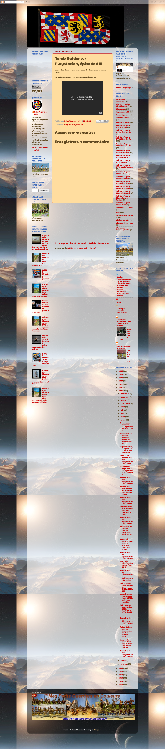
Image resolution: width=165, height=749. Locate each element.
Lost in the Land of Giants (123, 347)
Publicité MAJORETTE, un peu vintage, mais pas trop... (126, 544)
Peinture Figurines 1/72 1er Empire (124, 151)
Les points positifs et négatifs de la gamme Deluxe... (126, 644)
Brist (119, 302)
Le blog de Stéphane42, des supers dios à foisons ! (124, 322)
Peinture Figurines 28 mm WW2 (124, 204)
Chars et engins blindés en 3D (123, 105)
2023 (121, 381)
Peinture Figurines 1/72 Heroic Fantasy (124, 166)
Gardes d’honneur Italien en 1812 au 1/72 (123, 292)
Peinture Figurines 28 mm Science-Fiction (124, 198)
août (123, 407)
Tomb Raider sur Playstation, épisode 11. (126, 520)
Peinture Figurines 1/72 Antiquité (124, 156)
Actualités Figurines (120, 100)
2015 (121, 681)
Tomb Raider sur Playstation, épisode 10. (126, 555)
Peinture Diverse (123, 117)
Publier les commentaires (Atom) (81, 248)
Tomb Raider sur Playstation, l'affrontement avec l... (126, 575)
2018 (121, 671)
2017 (121, 674)
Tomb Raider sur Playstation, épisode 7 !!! (126, 654)
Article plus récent (65, 243)
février (124, 660)
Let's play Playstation (73, 124)
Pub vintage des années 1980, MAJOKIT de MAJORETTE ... (126, 610)
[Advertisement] (82, 222)
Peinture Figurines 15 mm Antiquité (124, 187)
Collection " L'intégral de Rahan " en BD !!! (126, 564)
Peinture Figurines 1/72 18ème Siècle (124, 138)
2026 (121, 371)
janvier (124, 664)
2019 (121, 668)
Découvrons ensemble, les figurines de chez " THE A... (126, 427)
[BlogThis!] (100, 121)
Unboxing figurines (124, 215)
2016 (121, 678)
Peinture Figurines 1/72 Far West (124, 161)
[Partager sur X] (102, 121)
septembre (125, 403)
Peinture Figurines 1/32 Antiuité (124, 126)
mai (123, 413)
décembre (125, 393)
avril (123, 416)
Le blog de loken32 (121, 309)
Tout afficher (129, 362)
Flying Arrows (129, 353)
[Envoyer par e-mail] (97, 121)
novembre (125, 397)
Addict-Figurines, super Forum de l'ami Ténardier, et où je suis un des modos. (124, 282)
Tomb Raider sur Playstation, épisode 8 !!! (126, 621)
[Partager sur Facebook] (105, 121)
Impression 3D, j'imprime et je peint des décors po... (126, 450)
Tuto (118, 212)
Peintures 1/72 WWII (124, 207)
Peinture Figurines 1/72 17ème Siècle (124, 131)
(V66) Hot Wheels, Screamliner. (45, 275)
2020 (121, 391)
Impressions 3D (122, 112)
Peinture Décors (123, 122)
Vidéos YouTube (122, 220)
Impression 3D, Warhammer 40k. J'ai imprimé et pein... (126, 510)
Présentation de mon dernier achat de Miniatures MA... (126, 439)
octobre (124, 400)
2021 (121, 387)
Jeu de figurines (122, 115)
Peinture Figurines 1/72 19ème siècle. (124, 145)
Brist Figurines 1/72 (40, 113)
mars (123, 420)
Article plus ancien (99, 243)
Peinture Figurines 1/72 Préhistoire (124, 182)
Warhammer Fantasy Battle (123, 229)
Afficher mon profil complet (40, 148)
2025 (121, 374)
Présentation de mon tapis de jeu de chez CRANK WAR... (126, 632)
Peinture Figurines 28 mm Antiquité (124, 192)
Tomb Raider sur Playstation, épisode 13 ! (126, 480)
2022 (121, 384)
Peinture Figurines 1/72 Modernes (124, 173)
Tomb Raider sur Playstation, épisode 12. (126, 500)
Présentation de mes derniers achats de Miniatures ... (126, 531)
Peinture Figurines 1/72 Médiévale (124, 178)
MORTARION (122, 313)
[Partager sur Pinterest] (107, 121)
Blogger (97, 730)
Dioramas (120, 109)
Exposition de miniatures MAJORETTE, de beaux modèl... (126, 598)
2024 (121, 377)
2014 (121, 684)
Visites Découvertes (124, 223)
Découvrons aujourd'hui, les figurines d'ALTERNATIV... (126, 470)
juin (122, 410)
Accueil (82, 243)
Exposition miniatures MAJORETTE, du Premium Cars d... (126, 490)
